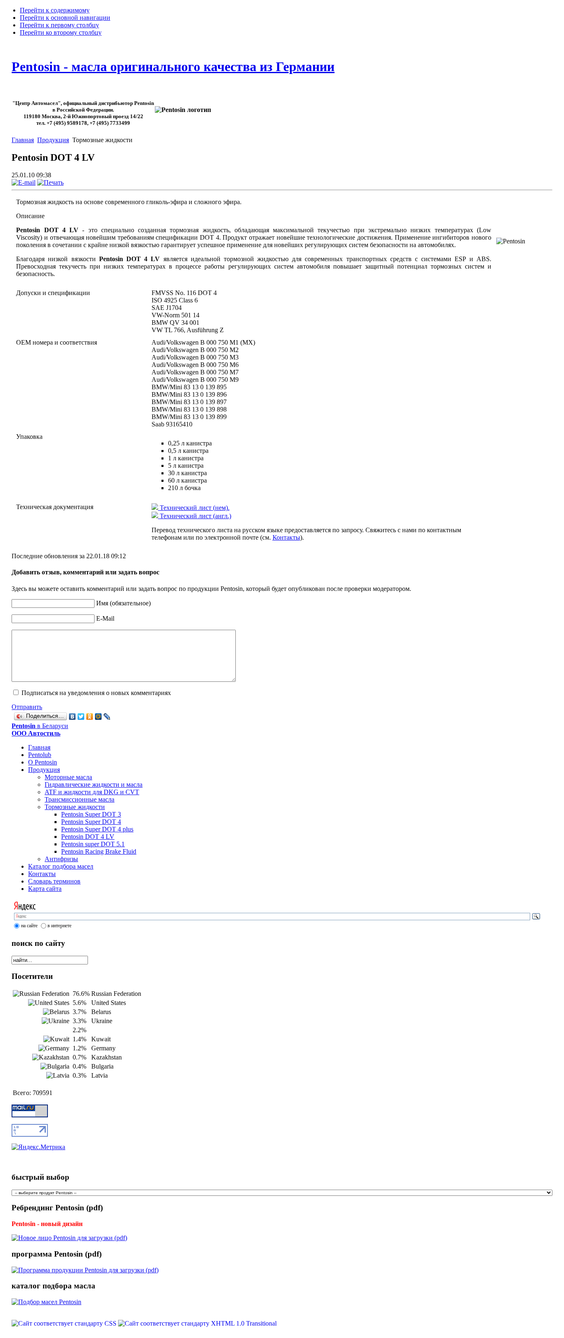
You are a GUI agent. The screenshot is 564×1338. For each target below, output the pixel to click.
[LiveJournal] (107, 716)
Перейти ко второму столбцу (61, 32)
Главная (23, 139)
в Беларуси (40, 729)
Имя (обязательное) (123, 603)
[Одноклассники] (89, 716)
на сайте (29, 926)
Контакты (286, 537)
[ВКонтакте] (72, 716)
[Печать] (50, 182)
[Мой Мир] (98, 716)
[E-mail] (24, 182)
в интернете (59, 926)
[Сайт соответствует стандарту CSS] (65, 1323)
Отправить (27, 706)
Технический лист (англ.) (194, 515)
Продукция (53, 139)
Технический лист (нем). (194, 507)
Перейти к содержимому (55, 10)
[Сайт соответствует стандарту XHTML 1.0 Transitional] (197, 1323)
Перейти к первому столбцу (59, 25)
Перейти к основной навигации (65, 17)
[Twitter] (81, 716)
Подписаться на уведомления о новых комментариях (96, 692)
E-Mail (105, 618)
